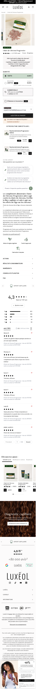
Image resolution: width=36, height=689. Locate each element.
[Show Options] (33, 672)
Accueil (3, 12)
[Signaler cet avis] (31, 333)
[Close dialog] (34, 662)
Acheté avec (7, 460)
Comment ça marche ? (13, 121)
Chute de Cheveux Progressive (15, 12)
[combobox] (26, 672)
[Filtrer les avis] (31, 328)
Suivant (28, 442)
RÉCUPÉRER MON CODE (26, 680)
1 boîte (9, 76)
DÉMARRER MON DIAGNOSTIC (18, 523)
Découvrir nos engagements (18, 624)
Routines (29, 460)
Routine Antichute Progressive (23, 484)
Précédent (9, 442)
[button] (11, 53)
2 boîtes (10, 83)
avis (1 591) (7, 328)
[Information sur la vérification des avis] (16, 328)
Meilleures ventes (19, 460)
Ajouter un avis (19, 305)
